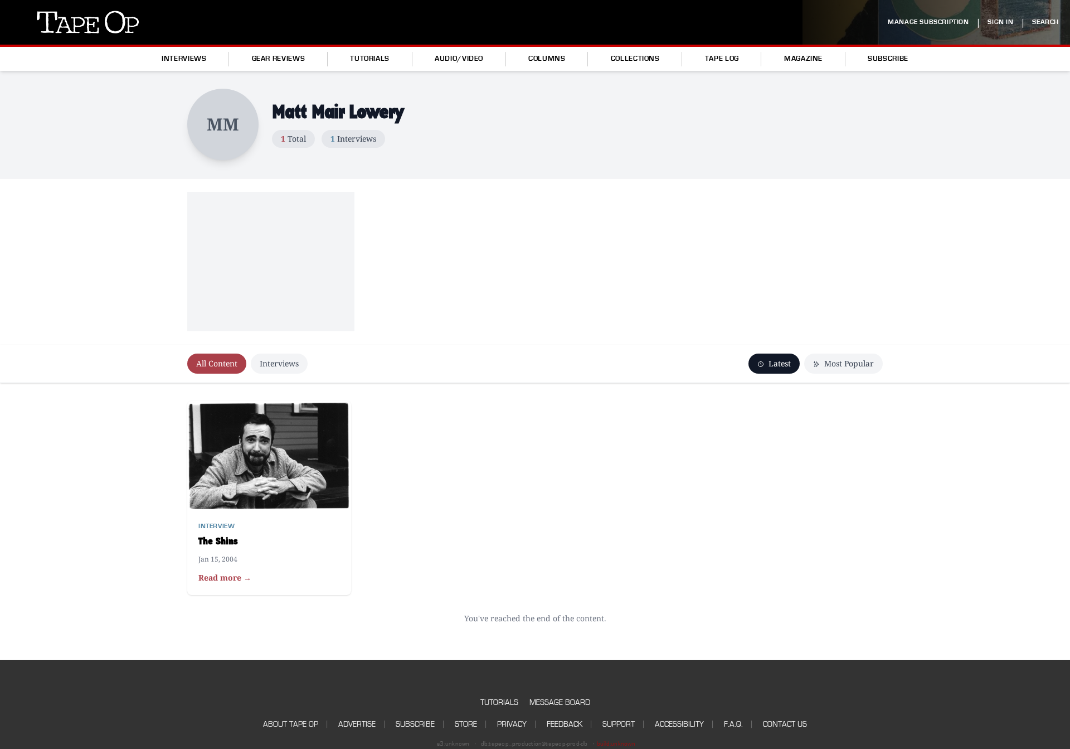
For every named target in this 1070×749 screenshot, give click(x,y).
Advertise (357, 724)
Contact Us (785, 724)
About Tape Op (290, 724)
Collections (635, 58)
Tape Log (722, 58)
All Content (216, 363)
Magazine (803, 58)
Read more (224, 577)
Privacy (512, 724)
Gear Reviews (278, 58)
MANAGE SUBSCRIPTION (928, 22)
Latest (778, 363)
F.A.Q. (733, 724)
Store (466, 724)
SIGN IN (1000, 22)
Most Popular (848, 363)
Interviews (184, 58)
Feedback (564, 724)
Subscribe (888, 58)
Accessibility (679, 724)
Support (618, 724)
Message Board (559, 702)
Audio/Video (459, 58)
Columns (546, 58)
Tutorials (370, 58)
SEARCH (1045, 22)
